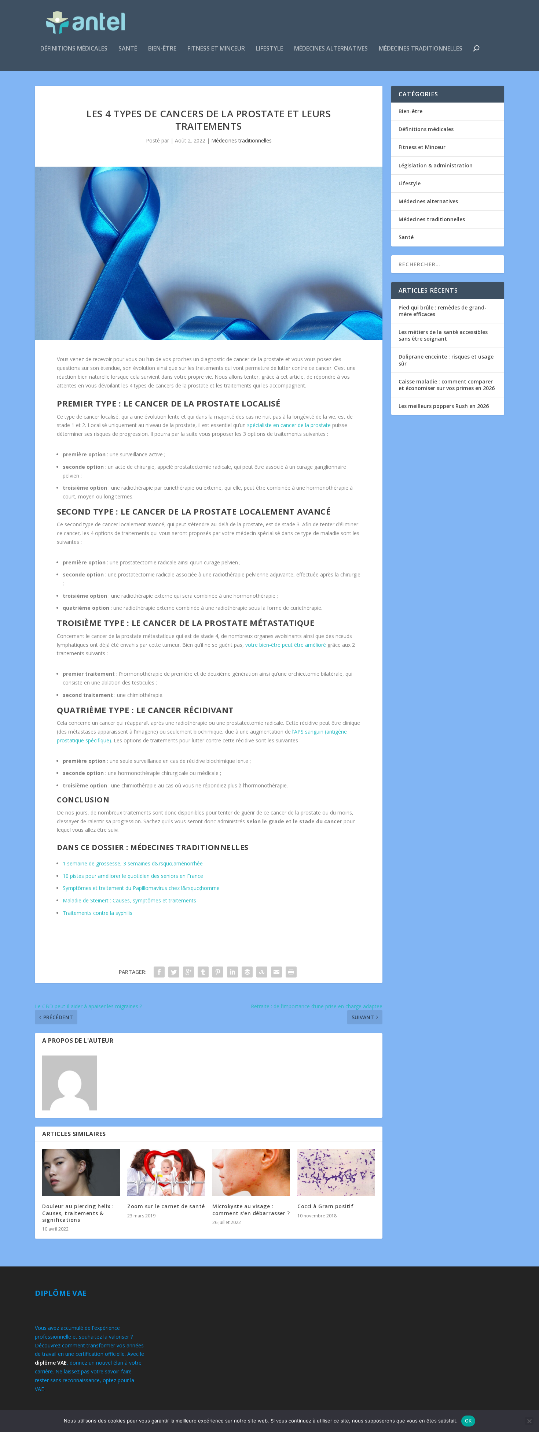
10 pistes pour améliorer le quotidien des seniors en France (133, 875)
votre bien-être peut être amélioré (285, 644)
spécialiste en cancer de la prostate (289, 425)
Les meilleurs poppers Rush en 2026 (444, 405)
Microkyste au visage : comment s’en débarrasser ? (251, 1209)
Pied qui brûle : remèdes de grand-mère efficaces (443, 311)
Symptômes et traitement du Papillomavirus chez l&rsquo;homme (141, 887)
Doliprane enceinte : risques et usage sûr (446, 360)
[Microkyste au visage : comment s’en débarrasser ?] (251, 1172)
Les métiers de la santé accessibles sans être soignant (443, 335)
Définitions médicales (73, 48)
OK (468, 1421)
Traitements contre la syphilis (97, 912)
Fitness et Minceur (216, 48)
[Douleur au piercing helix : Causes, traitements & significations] (81, 1172)
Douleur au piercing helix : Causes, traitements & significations (78, 1213)
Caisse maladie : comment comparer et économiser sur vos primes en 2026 (447, 385)
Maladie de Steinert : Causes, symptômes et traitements (129, 900)
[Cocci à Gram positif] (336, 1172)
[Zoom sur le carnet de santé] (166, 1172)
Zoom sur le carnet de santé (166, 1206)
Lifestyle (269, 48)
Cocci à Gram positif (325, 1206)
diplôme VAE (51, 1362)
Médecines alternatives (331, 48)
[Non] (529, 1421)
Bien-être (162, 48)
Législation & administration (436, 165)
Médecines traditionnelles (420, 48)
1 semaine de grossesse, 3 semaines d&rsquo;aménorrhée (133, 863)
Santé (127, 48)
